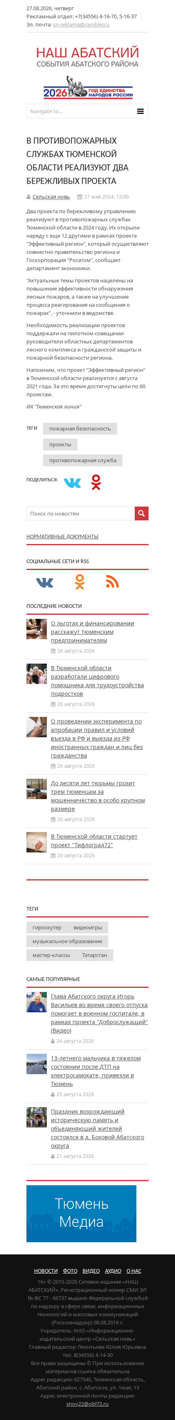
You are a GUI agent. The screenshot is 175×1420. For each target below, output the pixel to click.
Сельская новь (51, 196)
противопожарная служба (82, 460)
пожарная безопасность (80, 428)
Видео (91, 1271)
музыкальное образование (67, 941)
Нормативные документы (62, 537)
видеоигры (88, 927)
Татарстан (94, 955)
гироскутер (47, 927)
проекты (60, 444)
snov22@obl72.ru (87, 1403)
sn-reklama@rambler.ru (81, 24)
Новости (46, 1271)
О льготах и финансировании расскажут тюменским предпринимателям (92, 631)
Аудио (113, 1271)
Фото (70, 1271)
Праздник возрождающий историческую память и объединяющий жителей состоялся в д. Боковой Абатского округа (97, 1128)
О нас (134, 1271)
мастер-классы (51, 955)
